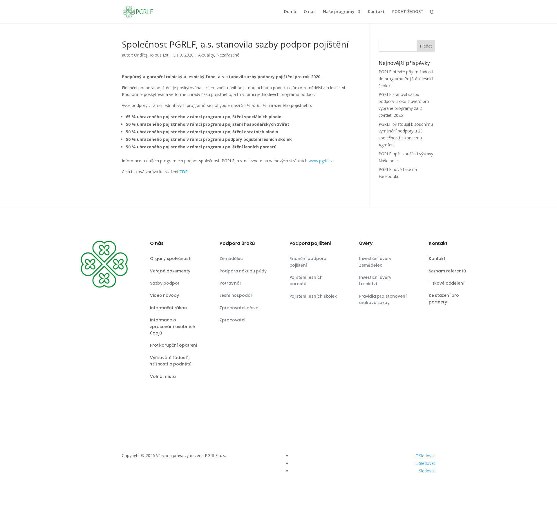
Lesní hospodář (236, 295)
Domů (290, 12)
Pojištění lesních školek (313, 296)
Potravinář (230, 283)
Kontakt (376, 12)
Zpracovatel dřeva (239, 308)
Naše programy (339, 12)
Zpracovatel (232, 320)
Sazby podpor (164, 283)
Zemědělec (231, 258)
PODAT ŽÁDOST (408, 12)
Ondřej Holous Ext (151, 55)
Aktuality (206, 55)
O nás (309, 12)
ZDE (183, 171)
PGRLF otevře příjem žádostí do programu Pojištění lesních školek (407, 78)
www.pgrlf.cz (320, 160)
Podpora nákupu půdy (243, 271)
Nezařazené (227, 55)
